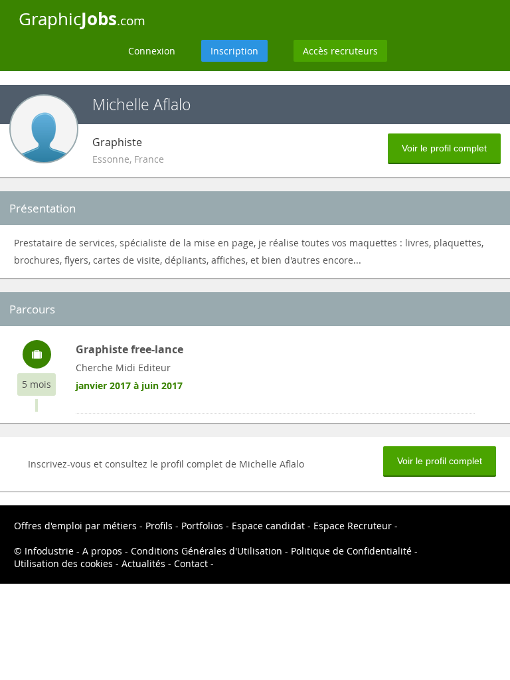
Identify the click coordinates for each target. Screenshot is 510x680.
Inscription (234, 50)
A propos (102, 551)
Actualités (143, 563)
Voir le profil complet (444, 148)
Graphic (82, 19)
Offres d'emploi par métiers (75, 525)
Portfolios (202, 525)
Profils (159, 525)
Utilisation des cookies (63, 563)
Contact (191, 563)
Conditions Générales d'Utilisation (206, 551)
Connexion (151, 50)
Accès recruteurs (340, 50)
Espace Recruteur (352, 525)
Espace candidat (268, 525)
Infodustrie (49, 551)
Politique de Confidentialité (351, 551)
